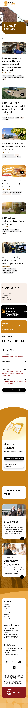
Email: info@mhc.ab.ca (10, 634)
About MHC (7, 38)
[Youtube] (16, 341)
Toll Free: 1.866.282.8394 (11, 638)
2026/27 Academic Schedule (10, 465)
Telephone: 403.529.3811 (11, 636)
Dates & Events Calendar (13, 458)
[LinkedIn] (22, 341)
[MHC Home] (9, 4)
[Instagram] (9, 341)
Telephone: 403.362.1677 (11, 654)
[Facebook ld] (3, 341)
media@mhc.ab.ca (7, 330)
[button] (24, 4)
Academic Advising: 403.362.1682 (13, 656)
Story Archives (13, 390)
